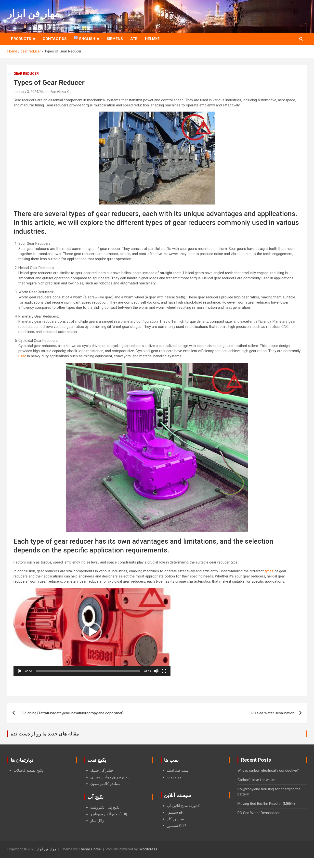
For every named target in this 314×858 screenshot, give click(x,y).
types (269, 571)
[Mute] (156, 671)
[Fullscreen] (164, 671)
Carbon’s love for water (256, 780)
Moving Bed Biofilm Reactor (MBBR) (266, 803)
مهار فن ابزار (33, 13)
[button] (92, 632)
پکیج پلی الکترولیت (104, 807)
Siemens (115, 39)
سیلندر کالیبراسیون (105, 783)
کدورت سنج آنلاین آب (183, 806)
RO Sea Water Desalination (272, 713)
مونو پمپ (174, 777)
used (22, 356)
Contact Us (55, 39)
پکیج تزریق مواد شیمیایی (109, 777)
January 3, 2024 (25, 92)
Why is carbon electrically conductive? (268, 770)
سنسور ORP (176, 825)
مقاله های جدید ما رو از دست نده (45, 734)
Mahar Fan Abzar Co (55, 92)
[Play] (19, 671)
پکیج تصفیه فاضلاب (28, 770)
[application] (91, 632)
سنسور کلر (175, 819)
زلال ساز (97, 821)
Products (21, 39)
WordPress (148, 849)
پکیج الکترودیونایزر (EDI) (108, 814)
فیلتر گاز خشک (101, 770)
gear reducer (26, 74)
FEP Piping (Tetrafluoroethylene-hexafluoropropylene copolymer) (72, 713)
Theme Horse (90, 849)
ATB (134, 39)
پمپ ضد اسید (177, 770)
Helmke (152, 39)
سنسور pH (175, 812)
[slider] (88, 671)
